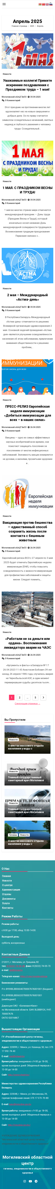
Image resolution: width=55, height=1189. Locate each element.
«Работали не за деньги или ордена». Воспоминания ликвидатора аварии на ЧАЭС (27, 643)
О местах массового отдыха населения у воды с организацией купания (26, 748)
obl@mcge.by (16, 970)
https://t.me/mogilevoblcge (33, 976)
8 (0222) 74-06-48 (15, 966)
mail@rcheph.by (17, 1056)
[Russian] (51, 4)
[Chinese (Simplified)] (44, 4)
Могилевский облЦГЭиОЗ (14, 97)
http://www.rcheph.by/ (19, 1074)
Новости (7, 74)
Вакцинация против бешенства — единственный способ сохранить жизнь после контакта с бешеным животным (27, 531)
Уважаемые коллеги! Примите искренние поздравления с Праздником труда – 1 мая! (27, 85)
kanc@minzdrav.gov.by (20, 1104)
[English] (47, 4)
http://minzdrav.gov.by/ (19, 1125)
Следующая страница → (27, 703)
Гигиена (13, 835)
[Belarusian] (40, 4)
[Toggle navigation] (4, 4)
